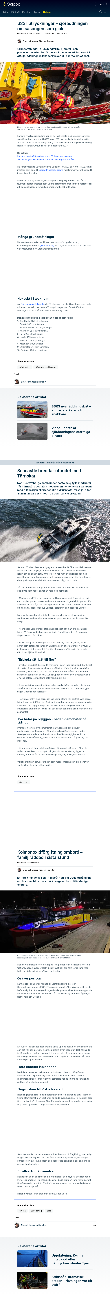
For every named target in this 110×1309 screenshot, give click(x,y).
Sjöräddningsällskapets (32, 304)
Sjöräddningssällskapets (51, 170)
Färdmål (15, 12)
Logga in (100, 4)
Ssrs (49, 1211)
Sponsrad (23, 782)
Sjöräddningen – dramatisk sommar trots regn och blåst (45, 159)
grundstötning (47, 245)
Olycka (22, 1211)
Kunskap (26, 12)
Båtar (6, 12)
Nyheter (47, 12)
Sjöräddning (24, 367)
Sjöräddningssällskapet (46, 367)
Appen (37, 12)
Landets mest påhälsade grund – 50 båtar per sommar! (45, 156)
